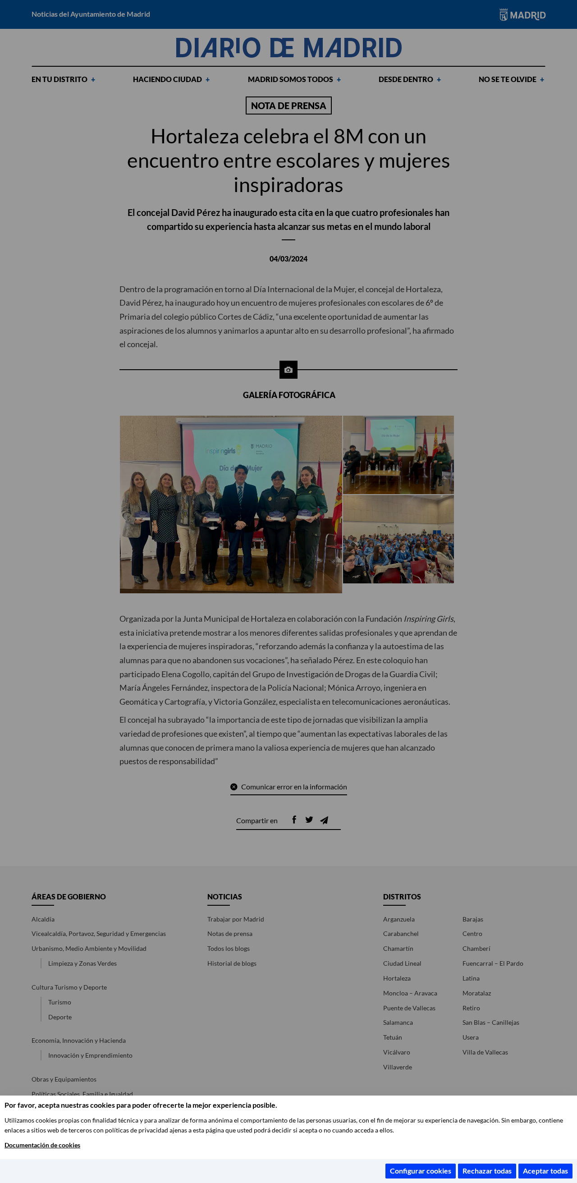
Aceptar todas (545, 1170)
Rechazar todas (487, 1170)
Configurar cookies (420, 1170)
